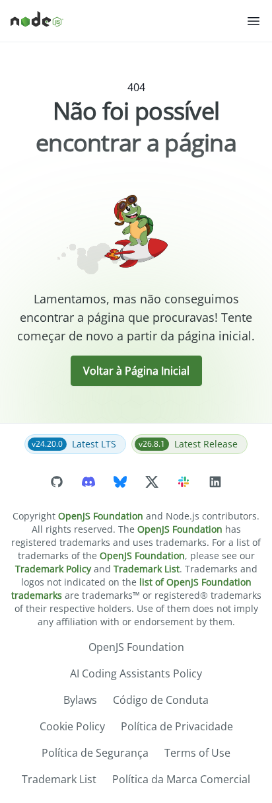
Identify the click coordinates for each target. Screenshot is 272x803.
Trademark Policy (53, 568)
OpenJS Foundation (100, 516)
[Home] (128, 21)
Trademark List (147, 568)
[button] (253, 21)
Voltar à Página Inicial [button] (136, 370)
